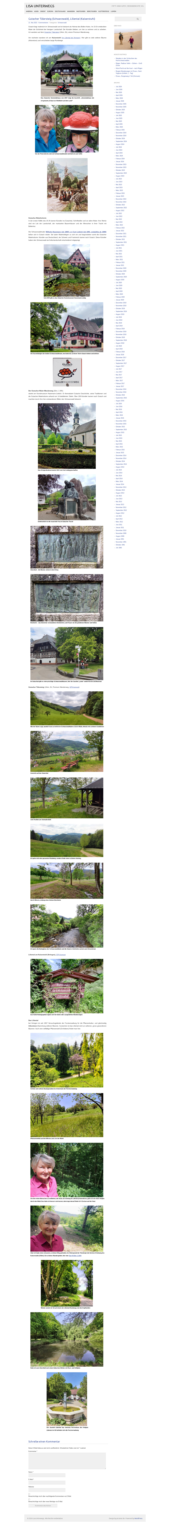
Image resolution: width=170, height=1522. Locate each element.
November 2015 (121, 424)
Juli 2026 (119, 86)
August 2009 (120, 536)
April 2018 (119, 349)
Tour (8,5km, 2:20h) (75, 1256)
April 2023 (119, 187)
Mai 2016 (119, 409)
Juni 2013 (119, 499)
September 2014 (121, 464)
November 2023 (121, 167)
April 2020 (119, 291)
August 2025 (120, 112)
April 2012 (119, 519)
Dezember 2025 (121, 104)
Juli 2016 (119, 403)
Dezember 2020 (121, 268)
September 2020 (121, 277)
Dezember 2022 (121, 199)
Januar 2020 (120, 300)
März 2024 (119, 156)
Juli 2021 (119, 248)
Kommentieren (43, 23)
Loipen (113, 11)
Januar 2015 (120, 452)
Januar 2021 (120, 265)
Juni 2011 (119, 525)
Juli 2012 (119, 516)
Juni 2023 (119, 182)
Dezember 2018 (121, 331)
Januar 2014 (120, 484)
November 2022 (121, 202)
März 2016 (119, 415)
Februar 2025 (120, 130)
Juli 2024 (119, 147)
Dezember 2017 (121, 357)
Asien (36, 11)
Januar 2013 (120, 504)
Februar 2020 (120, 297)
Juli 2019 (119, 317)
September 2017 (121, 363)
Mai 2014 (119, 476)
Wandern (71, 11)
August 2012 (120, 513)
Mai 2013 (119, 501)
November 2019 (121, 305)
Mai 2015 (119, 441)
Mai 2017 (119, 375)
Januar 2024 (120, 161)
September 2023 (121, 173)
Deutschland (60, 11)
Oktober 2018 (120, 337)
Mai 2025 (119, 121)
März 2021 (119, 259)
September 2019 (121, 311)
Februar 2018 (120, 352)
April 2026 (119, 95)
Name (30, 1472)
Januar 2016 (120, 418)
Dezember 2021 (121, 233)
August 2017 (120, 366)
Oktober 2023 (120, 170)
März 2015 (119, 447)
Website (31, 1487)
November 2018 (121, 334)
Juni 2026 (119, 89)
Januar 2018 (120, 354)
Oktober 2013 (120, 490)
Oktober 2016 (120, 395)
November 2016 (121, 392)
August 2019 (120, 314)
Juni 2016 (119, 406)
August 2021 (120, 245)
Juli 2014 (119, 470)
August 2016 (120, 401)
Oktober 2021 (120, 239)
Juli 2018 (119, 346)
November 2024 (121, 135)
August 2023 (120, 176)
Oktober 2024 (120, 138)
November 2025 (121, 107)
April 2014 (119, 478)
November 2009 (121, 533)
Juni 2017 (119, 372)
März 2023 (119, 190)
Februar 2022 (120, 228)
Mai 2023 (119, 184)
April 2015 (119, 444)
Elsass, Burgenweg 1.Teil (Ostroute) (128, 76)
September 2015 (121, 429)
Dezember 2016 (121, 389)
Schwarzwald (62, 23)
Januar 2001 (120, 539)
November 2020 (121, 271)
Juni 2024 (119, 150)
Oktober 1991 (120, 545)
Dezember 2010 (121, 530)
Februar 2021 (120, 262)
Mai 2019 (119, 323)
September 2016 (121, 398)
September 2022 (121, 208)
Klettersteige (103, 11)
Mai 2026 (119, 92)
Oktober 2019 (120, 308)
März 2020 (119, 294)
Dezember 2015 (121, 421)
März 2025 (119, 127)
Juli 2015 (119, 435)
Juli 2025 (119, 115)
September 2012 (121, 510)
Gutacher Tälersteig (51, 32)
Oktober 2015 (120, 427)
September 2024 (121, 141)
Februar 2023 (120, 193)
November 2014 (121, 458)
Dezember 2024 (121, 133)
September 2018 (121, 340)
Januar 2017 (120, 386)
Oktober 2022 (120, 205)
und (76, 232)
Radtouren (80, 11)
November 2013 (121, 487)
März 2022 (119, 225)
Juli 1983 (119, 548)
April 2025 (119, 124)
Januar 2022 (120, 231)
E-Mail (31, 1479)
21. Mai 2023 (32, 23)
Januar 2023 (120, 196)
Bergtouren (92, 11)
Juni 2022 (119, 216)
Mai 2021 (119, 254)
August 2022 (120, 210)
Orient (43, 11)
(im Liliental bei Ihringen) (71, 38)
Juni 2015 (119, 438)
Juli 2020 (119, 282)
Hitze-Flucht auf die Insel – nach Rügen (129, 68)
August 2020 (120, 280)
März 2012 (119, 522)
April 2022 (119, 222)
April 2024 (119, 153)
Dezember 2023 (121, 164)
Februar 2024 (120, 159)
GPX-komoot (74, 687)
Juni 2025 (119, 118)
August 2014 (120, 467)
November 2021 (121, 236)
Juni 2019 (119, 320)
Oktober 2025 (120, 110)
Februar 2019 (120, 329)
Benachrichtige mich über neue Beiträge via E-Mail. (45, 1501)
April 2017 (119, 378)
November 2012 (121, 507)
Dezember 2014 (121, 455)
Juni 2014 (119, 473)
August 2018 (120, 343)
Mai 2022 (119, 219)
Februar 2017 (120, 383)
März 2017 (119, 380)
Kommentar (32, 1451)
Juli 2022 (119, 213)
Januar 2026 (120, 101)
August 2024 (120, 144)
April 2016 (119, 412)
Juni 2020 (119, 285)
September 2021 (121, 242)
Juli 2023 (119, 179)
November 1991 (121, 542)
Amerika (29, 11)
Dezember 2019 (121, 303)
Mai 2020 (119, 288)
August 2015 (120, 432)
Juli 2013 (119, 496)
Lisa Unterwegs (40, 6)
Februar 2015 (120, 450)
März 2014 (119, 481)
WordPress (138, 1518)
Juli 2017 (119, 369)
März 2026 (119, 98)
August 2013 (120, 493)
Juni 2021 (119, 251)
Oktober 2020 (120, 274)
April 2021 (119, 257)
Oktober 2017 (120, 360)
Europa (50, 11)
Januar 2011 (120, 527)
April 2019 (119, 326)
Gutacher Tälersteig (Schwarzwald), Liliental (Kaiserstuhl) (61, 19)
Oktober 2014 (120, 461)
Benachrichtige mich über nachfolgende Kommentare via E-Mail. (49, 1496)
